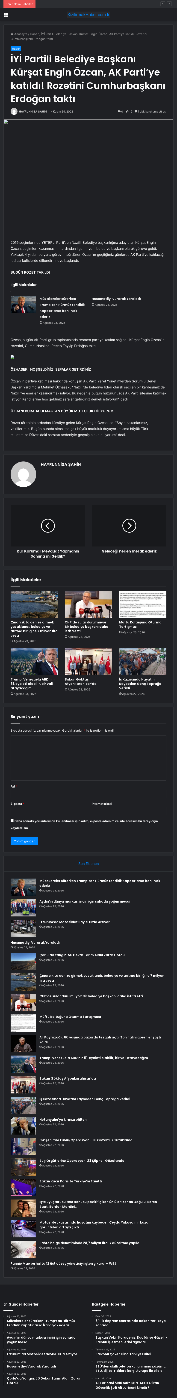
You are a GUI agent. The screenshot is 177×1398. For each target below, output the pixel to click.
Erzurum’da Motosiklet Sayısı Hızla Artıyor (67, 4)
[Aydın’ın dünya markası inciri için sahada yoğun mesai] (23, 907)
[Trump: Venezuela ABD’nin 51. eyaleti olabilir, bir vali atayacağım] (34, 661)
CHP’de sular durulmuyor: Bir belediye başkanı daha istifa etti (86, 626)
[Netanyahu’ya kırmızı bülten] (23, 1126)
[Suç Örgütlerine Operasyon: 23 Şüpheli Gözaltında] (23, 1167)
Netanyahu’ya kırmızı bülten (63, 1119)
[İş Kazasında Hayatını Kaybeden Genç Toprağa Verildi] (142, 661)
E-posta (17, 804)
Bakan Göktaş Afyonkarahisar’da (81, 681)
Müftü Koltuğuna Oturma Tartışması (140, 624)
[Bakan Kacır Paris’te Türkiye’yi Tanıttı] (23, 1187)
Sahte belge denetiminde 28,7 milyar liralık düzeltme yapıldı (89, 1243)
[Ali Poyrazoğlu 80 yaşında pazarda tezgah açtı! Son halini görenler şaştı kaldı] (23, 1043)
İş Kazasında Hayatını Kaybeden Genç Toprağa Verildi (140, 683)
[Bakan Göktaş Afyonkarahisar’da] (88, 661)
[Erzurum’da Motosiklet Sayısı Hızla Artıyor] (23, 928)
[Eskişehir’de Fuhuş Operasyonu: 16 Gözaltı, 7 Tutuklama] (23, 1146)
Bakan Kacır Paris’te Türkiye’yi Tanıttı (70, 1181)
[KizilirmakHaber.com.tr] (88, 15)
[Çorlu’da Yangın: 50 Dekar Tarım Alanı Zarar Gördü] (23, 961)
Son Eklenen (88, 863)
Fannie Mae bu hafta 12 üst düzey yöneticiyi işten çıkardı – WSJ (63, 1263)
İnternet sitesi (102, 804)
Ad (14, 786)
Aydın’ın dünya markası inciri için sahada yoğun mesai (84, 901)
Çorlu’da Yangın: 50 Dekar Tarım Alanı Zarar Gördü (82, 955)
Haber (34, 34)
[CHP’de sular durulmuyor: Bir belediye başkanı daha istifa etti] (88, 604)
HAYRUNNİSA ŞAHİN (33, 111)
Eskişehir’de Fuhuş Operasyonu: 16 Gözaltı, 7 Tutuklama (86, 1140)
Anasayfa (20, 34)
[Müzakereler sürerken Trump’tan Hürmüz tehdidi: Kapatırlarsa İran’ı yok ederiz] (23, 304)
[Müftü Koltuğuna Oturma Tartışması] (142, 604)
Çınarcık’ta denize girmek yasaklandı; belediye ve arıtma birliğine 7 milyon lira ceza (34, 629)
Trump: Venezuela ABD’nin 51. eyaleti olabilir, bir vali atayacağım (33, 683)
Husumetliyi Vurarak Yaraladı (116, 298)
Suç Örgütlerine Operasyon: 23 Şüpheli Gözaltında (81, 1160)
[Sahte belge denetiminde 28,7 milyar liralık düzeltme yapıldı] (23, 1249)
